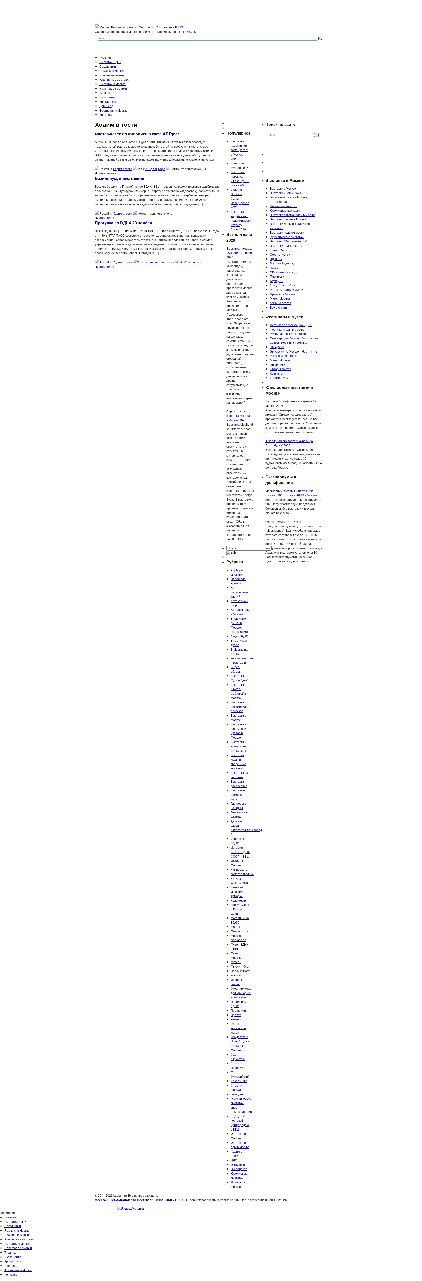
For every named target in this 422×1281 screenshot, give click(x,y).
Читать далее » (105, 173)
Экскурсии (238, 1164)
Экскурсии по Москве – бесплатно (293, 351)
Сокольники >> (280, 254)
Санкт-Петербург (238, 1065)
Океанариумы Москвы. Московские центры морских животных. (294, 340)
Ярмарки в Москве (112, 71)
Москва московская (238, 937)
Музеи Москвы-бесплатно (288, 334)
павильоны (153, 262)
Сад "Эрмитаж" (238, 1056)
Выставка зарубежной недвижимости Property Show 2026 (241, 220)
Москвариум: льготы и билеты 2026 (290, 491)
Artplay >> (276, 281)
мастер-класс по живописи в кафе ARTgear (137, 134)
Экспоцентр (107, 97)
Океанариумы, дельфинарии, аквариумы (241, 992)
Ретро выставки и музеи (238, 1027)
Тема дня (237, 1094)
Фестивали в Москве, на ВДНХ (291, 325)
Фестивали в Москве (113, 110)
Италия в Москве (237, 862)
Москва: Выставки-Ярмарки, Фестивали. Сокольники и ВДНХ (141, 27)
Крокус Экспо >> (281, 250)
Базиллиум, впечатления (119, 178)
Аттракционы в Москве (240, 611)
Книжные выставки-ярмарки (237, 891)
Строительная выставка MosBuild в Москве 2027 (239, 415)
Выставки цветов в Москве (288, 219)
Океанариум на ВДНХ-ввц (283, 521)
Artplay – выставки (237, 572)
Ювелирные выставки (114, 79)
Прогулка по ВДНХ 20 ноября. (124, 223)
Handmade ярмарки (113, 88)
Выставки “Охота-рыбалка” (288, 241)
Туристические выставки (287, 237)
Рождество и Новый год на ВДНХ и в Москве (240, 1043)
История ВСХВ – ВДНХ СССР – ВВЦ (240, 851)
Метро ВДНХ (240, 931)
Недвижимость (241, 971)
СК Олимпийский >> (283, 272)
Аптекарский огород (239, 603)
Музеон (236, 962)
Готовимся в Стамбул (239, 814)
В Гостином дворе (239, 642)
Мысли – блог (240, 966)
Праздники (238, 1010)
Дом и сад (106, 106)
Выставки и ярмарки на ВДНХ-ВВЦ (239, 746)
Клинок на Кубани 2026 (239, 165)
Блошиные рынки (111, 75)
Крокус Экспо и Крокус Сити (240, 909)
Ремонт (236, 1019)
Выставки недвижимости (287, 232)
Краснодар (238, 900)
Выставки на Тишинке (239, 774)
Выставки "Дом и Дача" (239, 678)
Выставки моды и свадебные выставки (238, 761)
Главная (105, 57)
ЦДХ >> (275, 267)
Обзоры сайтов (236, 981)
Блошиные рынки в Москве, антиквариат (239, 625)
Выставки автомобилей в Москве (240, 706)
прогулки (168, 262)
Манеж (235, 927)
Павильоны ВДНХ (239, 1003)
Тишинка (105, 93)
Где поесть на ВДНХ (238, 805)
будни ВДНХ (239, 636)
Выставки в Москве (112, 84)
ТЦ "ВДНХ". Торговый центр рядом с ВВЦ (240, 1122)
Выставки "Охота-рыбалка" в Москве (238, 691)
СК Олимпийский (240, 1074)
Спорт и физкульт (237, 1087)
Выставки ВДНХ (110, 62)
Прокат (236, 1015)
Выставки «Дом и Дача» (286, 193)
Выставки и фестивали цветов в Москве (238, 730)
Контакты (106, 115)
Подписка (415, 1217)
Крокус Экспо (108, 101)
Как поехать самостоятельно (242, 871)
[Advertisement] (136, 311)
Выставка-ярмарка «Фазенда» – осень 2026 (240, 178)
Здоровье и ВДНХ (238, 840)
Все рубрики (278, 307)
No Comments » (190, 262)
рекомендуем (279, 378)
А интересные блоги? (239, 591)
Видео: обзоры (236, 669)
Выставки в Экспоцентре (287, 245)
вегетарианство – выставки (242, 660)
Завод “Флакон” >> (282, 285)
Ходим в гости (122, 169)
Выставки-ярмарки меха (238, 794)
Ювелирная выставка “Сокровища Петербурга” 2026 (289, 443)
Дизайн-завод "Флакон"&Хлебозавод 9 (246, 827)
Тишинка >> (278, 276)
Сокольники (107, 66)
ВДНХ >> (276, 259)
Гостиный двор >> (282, 263)
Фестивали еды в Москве (240, 1144)
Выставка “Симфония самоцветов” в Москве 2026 (239, 150)
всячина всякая (280, 303)
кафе (161, 169)
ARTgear (151, 169)
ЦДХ (234, 1160)
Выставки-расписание (239, 783)
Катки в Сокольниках (240, 880)
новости (236, 975)
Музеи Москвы (236, 955)
